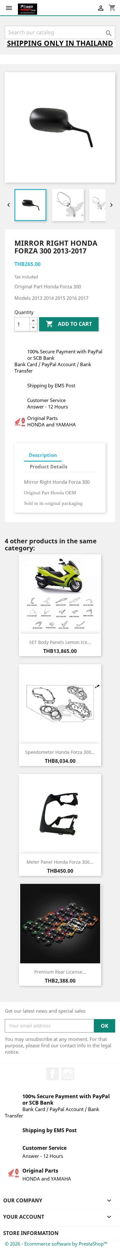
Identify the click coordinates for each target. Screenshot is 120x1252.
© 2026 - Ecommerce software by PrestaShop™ (56, 1243)
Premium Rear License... (60, 972)
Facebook (52, 1073)
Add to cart (69, 324)
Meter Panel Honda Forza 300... (60, 862)
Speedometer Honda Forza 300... (60, 752)
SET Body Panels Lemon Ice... (60, 642)
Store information (31, 1233)
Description (43, 455)
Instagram (67, 1073)
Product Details (48, 466)
